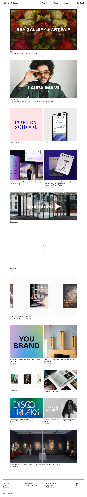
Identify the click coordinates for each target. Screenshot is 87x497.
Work (44, 3)
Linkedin (5, 485)
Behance (6, 487)
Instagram (6, 483)
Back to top (78, 487)
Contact (80, 3)
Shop (55, 3)
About (67, 3)
